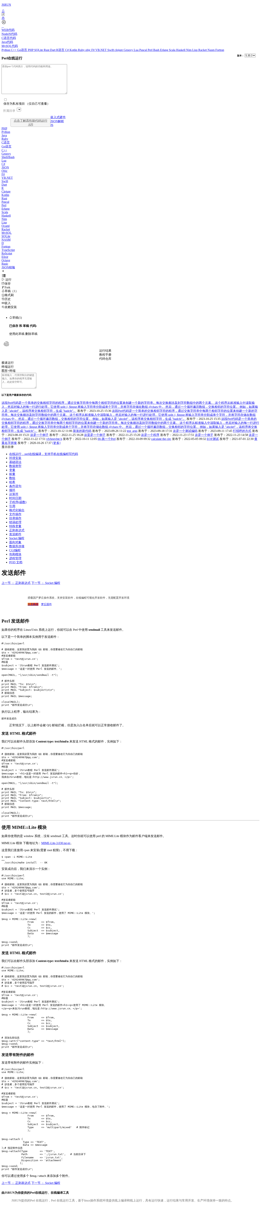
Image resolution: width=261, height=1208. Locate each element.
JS (51, 125)
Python (6, 50)
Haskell (181, 50)
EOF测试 (213, 438)
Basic (5, 263)
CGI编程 (15, 550)
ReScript (7, 253)
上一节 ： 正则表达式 (16, 583)
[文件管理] (130, 18)
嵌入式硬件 (58, 117)
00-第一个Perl (107, 438)
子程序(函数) (17, 502)
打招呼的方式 (242, 430)
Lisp (195, 50)
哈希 (12, 482)
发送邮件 (15, 534)
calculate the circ (161, 438)
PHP (31, 50)
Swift (111, 50)
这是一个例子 (39, 434)
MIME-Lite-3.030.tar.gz (55, 843)
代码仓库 (105, 358)
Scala (172, 50)
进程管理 (15, 558)
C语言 (6, 142)
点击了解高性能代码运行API (30, 122)
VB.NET (101, 50)
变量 (12, 470)
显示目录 (8, 447)
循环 (12, 490)
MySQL (7, 232)
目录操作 (15, 518)
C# (67, 50)
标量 (12, 474)
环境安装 (15, 458)
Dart (53, 50)
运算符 (13, 494)
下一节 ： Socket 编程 (45, 583)
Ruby (81, 50)
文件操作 (15, 514)
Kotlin (74, 50)
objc (88, 50)
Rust (47, 50)
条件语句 (15, 486)
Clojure (6, 191)
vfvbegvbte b (54, 438)
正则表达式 (16, 530)
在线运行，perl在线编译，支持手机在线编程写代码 (43, 454)
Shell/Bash (8, 157)
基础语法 (15, 462)
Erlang (164, 50)
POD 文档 (15, 562)
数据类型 (15, 466)
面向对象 (15, 542)
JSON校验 (8, 267)
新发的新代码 (82, 430)
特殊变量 (15, 526)
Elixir (5, 256)
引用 (12, 506)
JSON (5, 167)
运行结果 (105, 350)
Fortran (219, 50)
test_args (132, 430)
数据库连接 (16, 546)
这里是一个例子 (94, 434)
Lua (136, 50)
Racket (203, 50)
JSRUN (6, 4)
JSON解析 (57, 121)
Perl (150, 50)
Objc (4, 170)
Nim (189, 50)
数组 (12, 478)
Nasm (211, 50)
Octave (6, 260)
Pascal (143, 50)
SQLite (39, 50)
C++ (14, 50)
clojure (119, 50)
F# (93, 50)
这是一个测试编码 (185, 430)
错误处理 (15, 522)
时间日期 (15, 498)
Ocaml (6, 226)
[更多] (56, 442)
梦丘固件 (46, 604)
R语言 (60, 50)
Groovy (129, 50)
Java (4, 135)
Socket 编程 (16, 538)
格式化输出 (16, 510)
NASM (6, 239)
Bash (156, 50)
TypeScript (8, 250)
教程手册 (105, 354)
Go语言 (22, 50)
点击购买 (33, 604)
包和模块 (15, 554)
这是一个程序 (150, 434)
